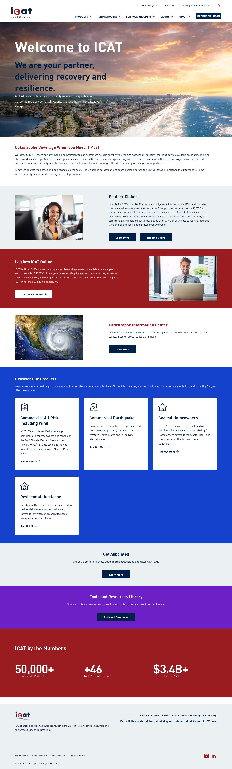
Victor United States (188, 721)
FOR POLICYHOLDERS (138, 16)
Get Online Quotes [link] (32, 294)
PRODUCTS (81, 16)
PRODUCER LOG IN (208, 16)
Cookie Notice (58, 755)
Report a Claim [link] (156, 237)
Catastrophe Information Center (196, 5)
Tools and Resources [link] (116, 617)
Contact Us (169, 5)
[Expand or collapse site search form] (218, 5)
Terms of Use (21, 755)
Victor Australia (149, 715)
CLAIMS (165, 16)
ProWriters (209, 721)
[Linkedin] (213, 755)
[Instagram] (206, 755)
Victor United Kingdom (159, 721)
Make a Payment (150, 5)
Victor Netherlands (131, 721)
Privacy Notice (39, 755)
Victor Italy (209, 715)
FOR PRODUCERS (107, 16)
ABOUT (183, 16)
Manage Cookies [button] (77, 755)
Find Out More (28, 461)
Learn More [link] (122, 237)
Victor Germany (191, 715)
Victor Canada (170, 715)
